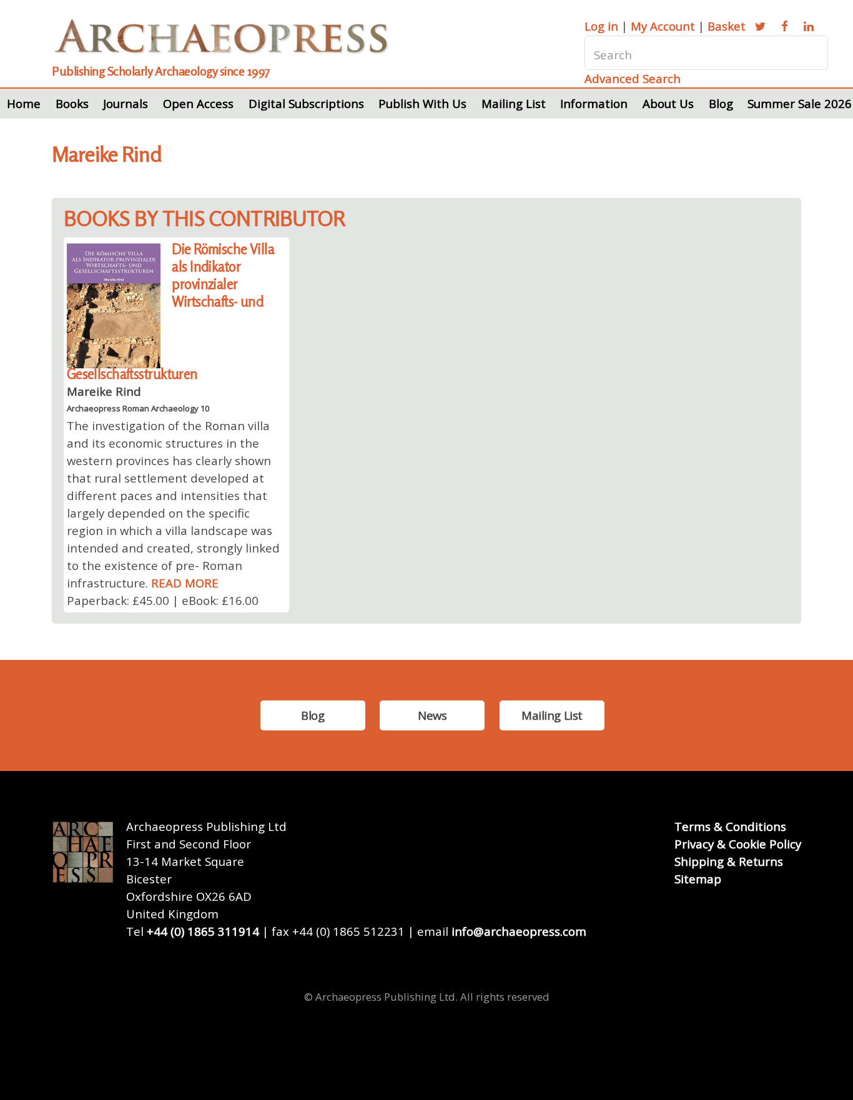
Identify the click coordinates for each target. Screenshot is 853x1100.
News (432, 715)
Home (24, 103)
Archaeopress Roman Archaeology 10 (138, 408)
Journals (125, 103)
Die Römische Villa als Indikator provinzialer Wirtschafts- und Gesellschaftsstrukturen (171, 311)
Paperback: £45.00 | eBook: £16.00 (163, 600)
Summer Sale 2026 (799, 103)
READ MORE (185, 583)
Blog (721, 103)
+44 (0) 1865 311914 (203, 931)
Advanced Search (632, 78)
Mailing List (513, 103)
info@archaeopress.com (518, 931)
